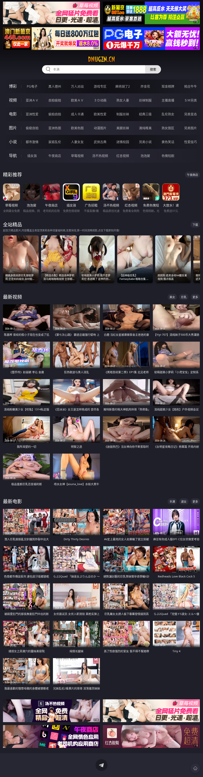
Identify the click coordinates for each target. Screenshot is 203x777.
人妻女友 (77, 142)
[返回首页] (195, 768)
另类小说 (145, 142)
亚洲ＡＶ (32, 100)
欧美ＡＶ (77, 100)
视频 (13, 100)
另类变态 (190, 114)
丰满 (172, 501)
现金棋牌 (168, 86)
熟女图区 (168, 128)
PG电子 (32, 86)
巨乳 (184, 297)
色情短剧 (168, 156)
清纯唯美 (145, 128)
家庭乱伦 (54, 142)
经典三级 (145, 114)
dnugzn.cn (101, 59)
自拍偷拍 (54, 100)
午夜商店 (54, 156)
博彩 (13, 86)
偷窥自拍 (32, 128)
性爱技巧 (190, 142)
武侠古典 (100, 142)
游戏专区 (100, 86)
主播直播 (168, 100)
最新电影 (12, 501)
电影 (13, 114)
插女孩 (32, 156)
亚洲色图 (54, 128)
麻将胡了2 (122, 86)
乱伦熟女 (168, 114)
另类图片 (190, 128)
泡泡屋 (145, 156)
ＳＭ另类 (190, 100)
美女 (172, 297)
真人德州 (54, 86)
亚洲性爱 (32, 114)
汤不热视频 (100, 156)
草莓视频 (77, 156)
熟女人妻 (122, 100)
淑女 (184, 501)
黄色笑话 (168, 142)
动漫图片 (100, 128)
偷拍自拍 (54, 114)
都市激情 (32, 142)
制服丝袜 (122, 114)
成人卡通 (77, 114)
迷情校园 (122, 142)
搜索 (153, 69)
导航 (13, 155)
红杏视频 (122, 156)
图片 (13, 128)
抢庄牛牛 (190, 86)
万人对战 (77, 86)
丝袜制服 (145, 100)
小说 (13, 141)
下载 (195, 225)
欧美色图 (77, 128)
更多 (195, 297)
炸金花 (145, 86)
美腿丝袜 (122, 128)
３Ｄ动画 (100, 100)
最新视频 (12, 296)
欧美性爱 (100, 114)
